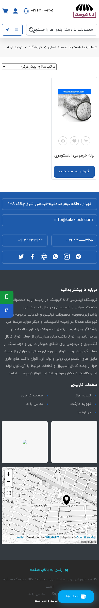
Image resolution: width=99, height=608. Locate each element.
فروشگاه (35, 47)
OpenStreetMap (86, 537)
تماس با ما (34, 404)
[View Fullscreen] (8, 493)
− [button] (8, 481)
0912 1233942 (30, 240)
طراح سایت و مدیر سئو (49, 601)
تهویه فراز (83, 395)
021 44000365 (80, 240)
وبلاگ (55, 594)
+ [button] (8, 474)
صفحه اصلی (57, 47)
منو (9, 29)
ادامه (13, 373)
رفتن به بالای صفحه (47, 570)
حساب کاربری (32, 395)
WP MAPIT (52, 537)
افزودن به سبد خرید (74, 171)
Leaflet (20, 537)
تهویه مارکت (80, 404)
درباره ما (84, 412)
